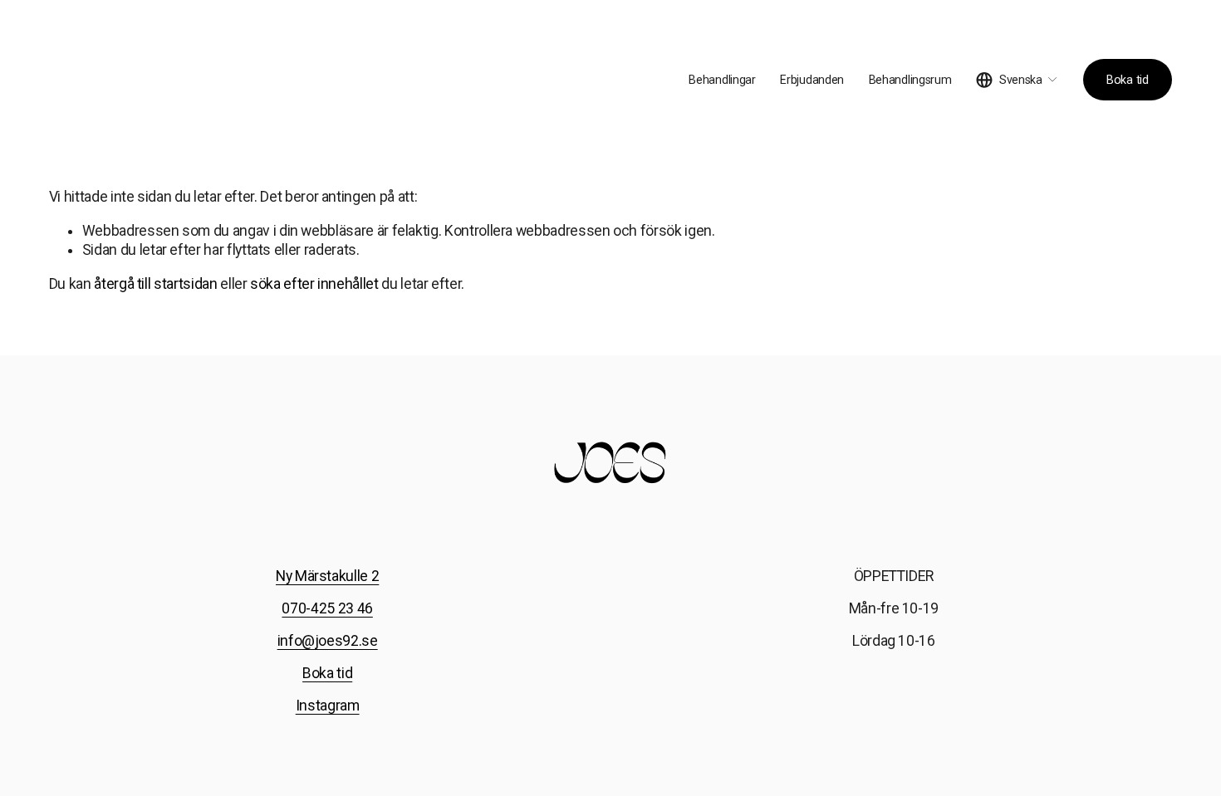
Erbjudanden (812, 79)
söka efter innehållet (314, 284)
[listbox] (1017, 80)
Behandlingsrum (910, 79)
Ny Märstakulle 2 (327, 576)
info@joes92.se (327, 640)
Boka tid (1127, 79)
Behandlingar (722, 79)
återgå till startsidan (155, 284)
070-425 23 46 (327, 608)
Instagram (328, 705)
